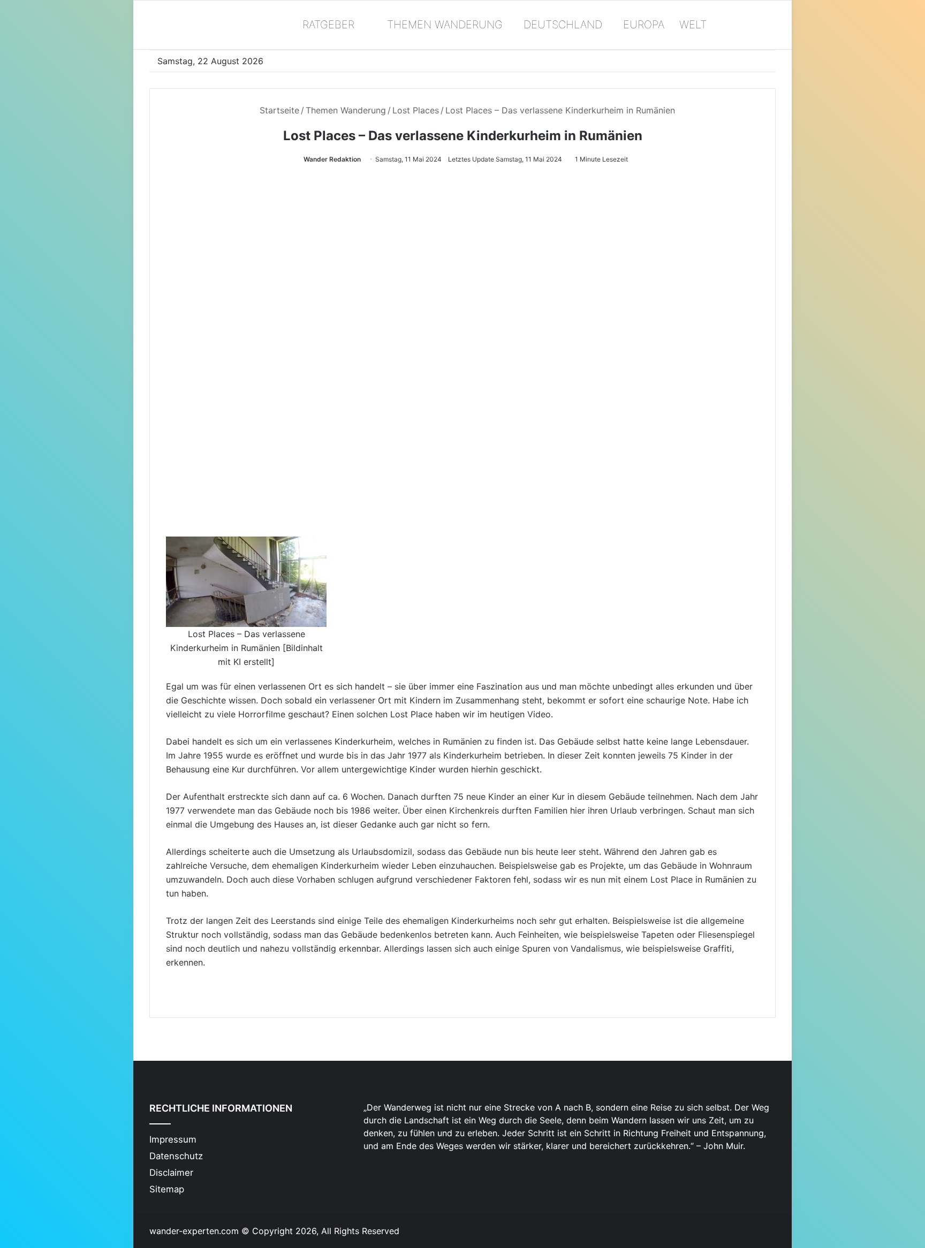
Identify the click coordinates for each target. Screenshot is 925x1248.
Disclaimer (171, 1172)
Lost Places (415, 110)
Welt (693, 24)
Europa (643, 24)
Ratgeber (326, 24)
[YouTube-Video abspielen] (462, 356)
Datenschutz (176, 1156)
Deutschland (563, 24)
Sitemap (166, 1189)
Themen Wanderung (443, 24)
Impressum (172, 1139)
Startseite (278, 110)
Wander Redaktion (332, 159)
